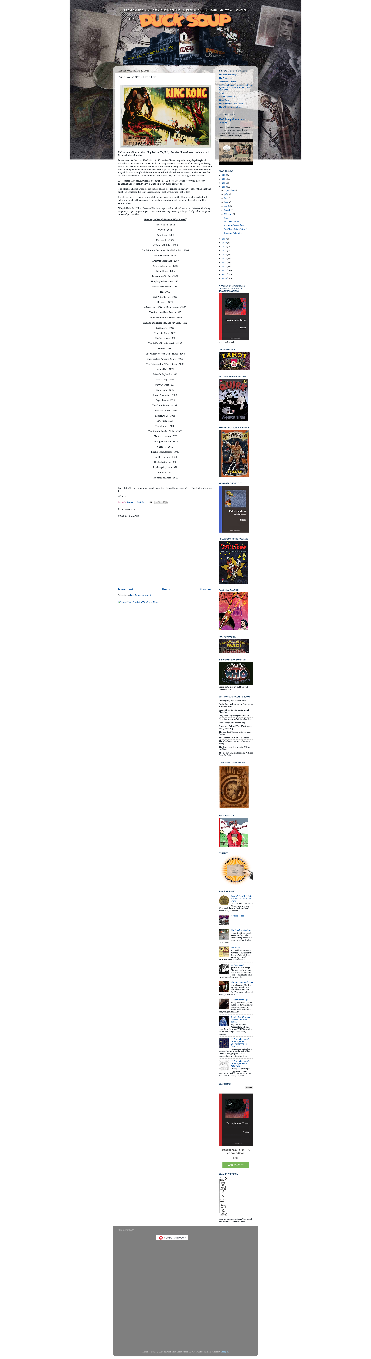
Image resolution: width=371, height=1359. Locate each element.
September (229, 190)
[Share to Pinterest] (166, 502)
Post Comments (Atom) (140, 595)
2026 (224, 175)
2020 (224, 239)
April (226, 206)
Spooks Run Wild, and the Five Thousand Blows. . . (240, 1019)
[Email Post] (151, 502)
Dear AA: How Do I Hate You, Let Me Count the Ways (241, 898)
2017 (224, 251)
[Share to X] (161, 502)
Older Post (205, 589)
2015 (224, 258)
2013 (224, 266)
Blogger (224, 1352)
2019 (224, 243)
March (227, 210)
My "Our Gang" (237, 965)
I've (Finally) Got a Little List (236, 229)
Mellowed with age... (240, 1000)
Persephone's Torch (227, 81)
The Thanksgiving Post (241, 930)
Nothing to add (237, 916)
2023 (224, 187)
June (226, 198)
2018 (224, 246)
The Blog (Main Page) (228, 75)
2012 (224, 270)
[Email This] (155, 502)
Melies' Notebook (227, 97)
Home (166, 589)
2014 (224, 262)
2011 (224, 274)
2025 (224, 179)
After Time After (231, 221)
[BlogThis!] (158, 502)
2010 (224, 278)
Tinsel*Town (224, 100)
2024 (224, 183)
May (226, 202)
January (228, 218)
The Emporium (225, 78)
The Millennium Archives (230, 107)
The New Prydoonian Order (231, 104)
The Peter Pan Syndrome (242, 982)
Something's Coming (233, 233)
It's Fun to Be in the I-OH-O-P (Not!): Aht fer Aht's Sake (240, 1063)
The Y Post (235, 948)
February (228, 214)
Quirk (221, 93)
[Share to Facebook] (164, 502)
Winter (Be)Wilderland (234, 225)
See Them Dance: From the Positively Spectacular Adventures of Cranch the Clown (235, 87)
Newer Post (125, 589)
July (226, 194)
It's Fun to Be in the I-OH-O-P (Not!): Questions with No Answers (240, 1042)
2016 (224, 254)
